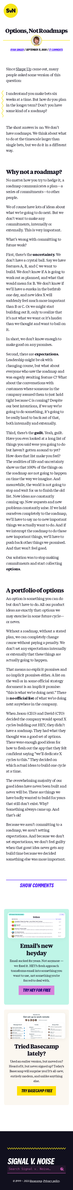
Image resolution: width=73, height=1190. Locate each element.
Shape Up (23, 68)
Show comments (37, 885)
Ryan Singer (17, 50)
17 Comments (56, 50)
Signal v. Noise (11, 11)
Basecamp (36, 1181)
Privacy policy (51, 1181)
